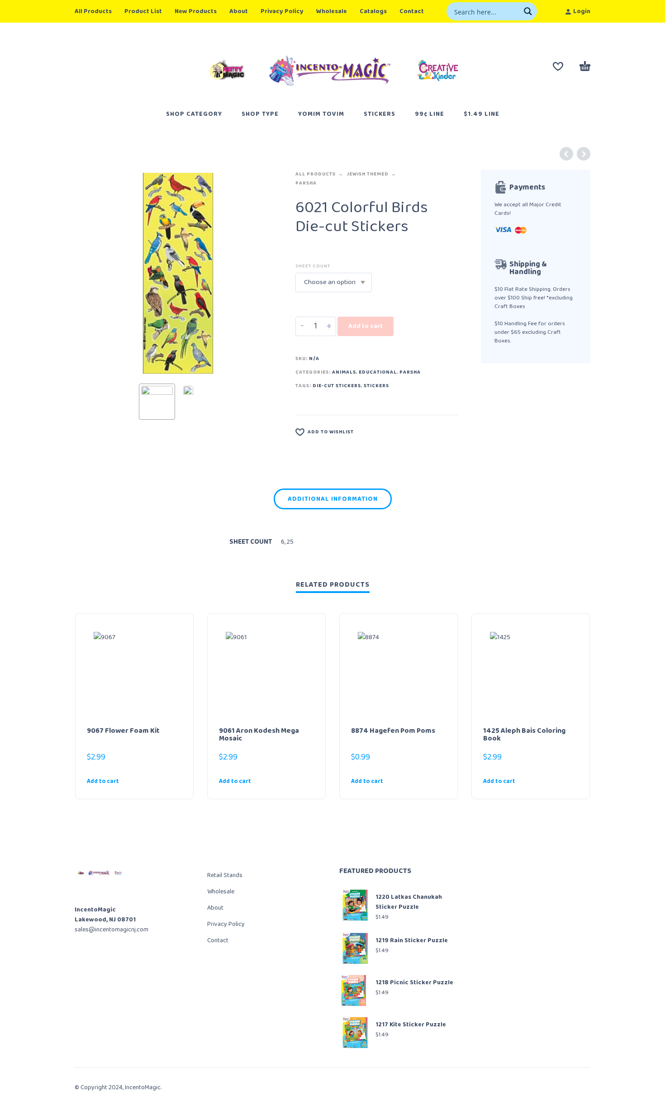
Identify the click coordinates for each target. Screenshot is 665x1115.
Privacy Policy (282, 11)
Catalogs (373, 11)
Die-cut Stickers (337, 386)
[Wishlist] (558, 66)
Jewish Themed (368, 174)
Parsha (306, 183)
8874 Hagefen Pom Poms (393, 730)
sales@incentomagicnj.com (111, 930)
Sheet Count (312, 266)
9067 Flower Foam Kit (123, 730)
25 (290, 541)
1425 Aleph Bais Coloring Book (524, 734)
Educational (378, 372)
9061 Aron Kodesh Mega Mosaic (259, 734)
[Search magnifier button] (528, 11)
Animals (344, 372)
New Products (196, 11)
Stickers (376, 386)
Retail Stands (224, 875)
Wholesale (331, 11)
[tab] (332, 501)
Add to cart (365, 326)
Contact (411, 11)
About (238, 11)
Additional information (333, 499)
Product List (143, 11)
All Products (93, 11)
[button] (118, 781)
